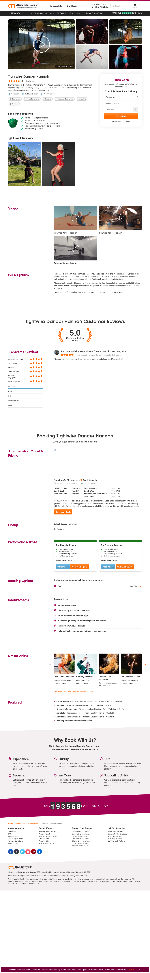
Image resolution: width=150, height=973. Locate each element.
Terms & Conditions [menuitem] (15, 841)
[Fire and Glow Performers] (109, 664)
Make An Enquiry (79, 566)
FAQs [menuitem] (10, 834)
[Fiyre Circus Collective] (64, 664)
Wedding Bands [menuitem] (45, 834)
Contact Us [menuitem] (12, 831)
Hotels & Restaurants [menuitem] (80, 845)
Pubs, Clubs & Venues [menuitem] (80, 843)
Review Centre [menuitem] (13, 836)
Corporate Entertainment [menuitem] (81, 834)
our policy (130, 969)
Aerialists (82, 99)
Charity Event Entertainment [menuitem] (82, 841)
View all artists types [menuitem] (46, 843)
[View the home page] (23, 6)
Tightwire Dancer (31, 94)
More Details (62, 566)
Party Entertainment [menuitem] (79, 836)
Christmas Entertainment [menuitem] (81, 838)
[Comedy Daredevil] (86, 664)
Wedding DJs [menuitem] (44, 841)
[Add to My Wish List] (139, 22)
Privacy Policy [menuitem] (13, 843)
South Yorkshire (49, 94)
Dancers (48, 99)
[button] (98, 586)
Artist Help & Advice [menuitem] (115, 838)
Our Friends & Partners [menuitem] (116, 841)
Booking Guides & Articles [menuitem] (117, 834)
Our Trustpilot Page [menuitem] (15, 838)
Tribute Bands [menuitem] (44, 838)
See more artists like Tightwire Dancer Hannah (73, 691)
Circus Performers (32, 99)
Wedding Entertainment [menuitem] (81, 831)
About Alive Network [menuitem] (115, 831)
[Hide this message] (139, 969)
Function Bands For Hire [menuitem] (48, 831)
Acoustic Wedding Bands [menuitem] (48, 836)
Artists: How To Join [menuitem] (115, 836)
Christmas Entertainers (65, 99)
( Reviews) (21, 80)
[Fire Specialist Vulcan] (131, 664)
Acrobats (14, 104)
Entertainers (15, 99)
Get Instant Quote (63, 512)
